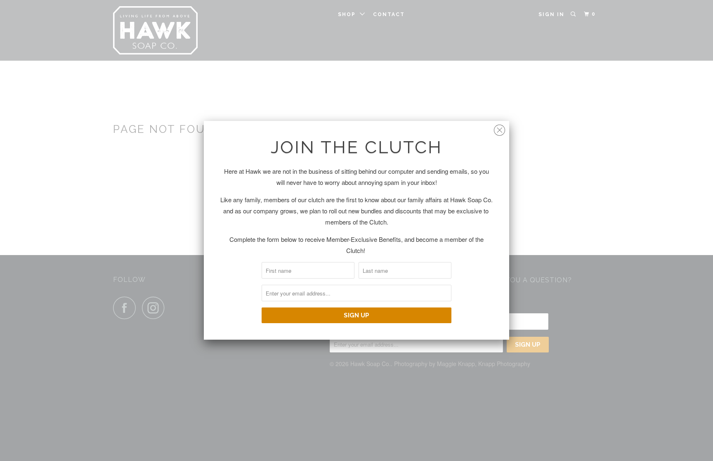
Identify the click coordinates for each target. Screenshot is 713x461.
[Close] (499, 128)
